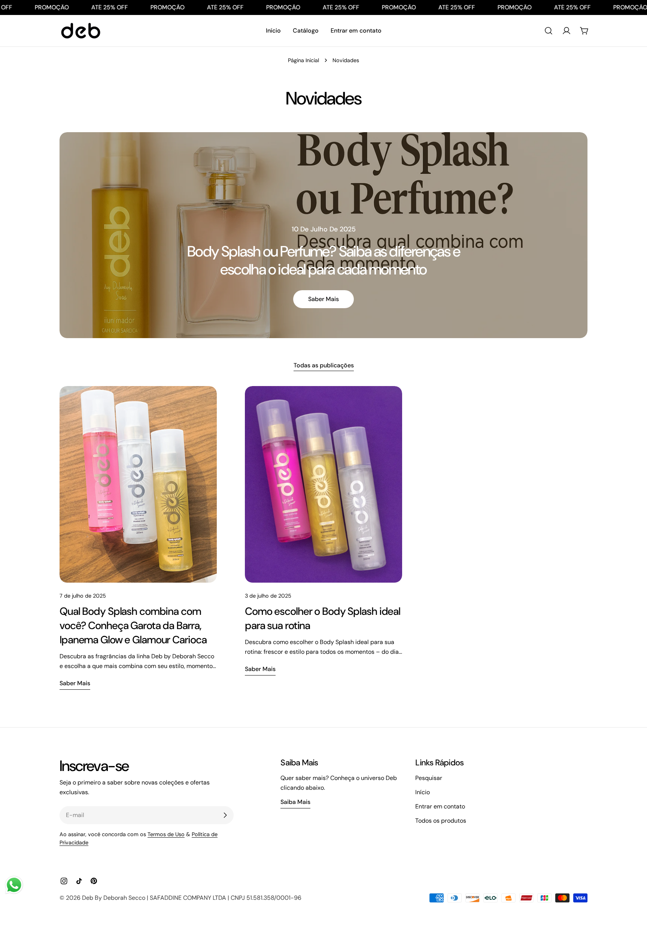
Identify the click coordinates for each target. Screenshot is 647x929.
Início (422, 792)
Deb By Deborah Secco (113, 898)
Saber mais (323, 299)
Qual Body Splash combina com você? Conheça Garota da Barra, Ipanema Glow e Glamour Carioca (133, 625)
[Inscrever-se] (225, 815)
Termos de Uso (166, 834)
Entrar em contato (440, 806)
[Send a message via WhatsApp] (14, 885)
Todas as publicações (324, 365)
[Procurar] (548, 30)
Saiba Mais (295, 802)
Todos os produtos (440, 821)
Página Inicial (303, 60)
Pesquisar (428, 778)
